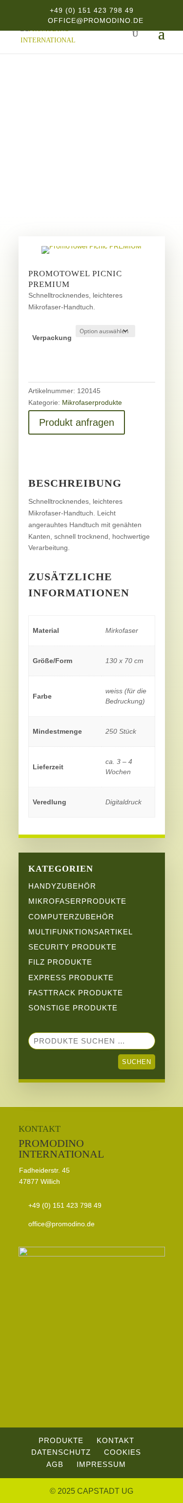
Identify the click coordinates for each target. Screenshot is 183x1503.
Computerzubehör (71, 917)
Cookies (122, 1452)
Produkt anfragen (76, 422)
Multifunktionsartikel (80, 932)
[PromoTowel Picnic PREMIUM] (91, 246)
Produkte (61, 1440)
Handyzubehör (62, 886)
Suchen (136, 1061)
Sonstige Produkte (73, 1008)
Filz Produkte (60, 962)
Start (30, 155)
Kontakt (115, 1440)
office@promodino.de (61, 1224)
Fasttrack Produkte (75, 993)
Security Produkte (72, 947)
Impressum (101, 1464)
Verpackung (52, 338)
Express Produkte (71, 977)
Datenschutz (61, 1452)
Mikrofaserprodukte (92, 155)
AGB (54, 1464)
